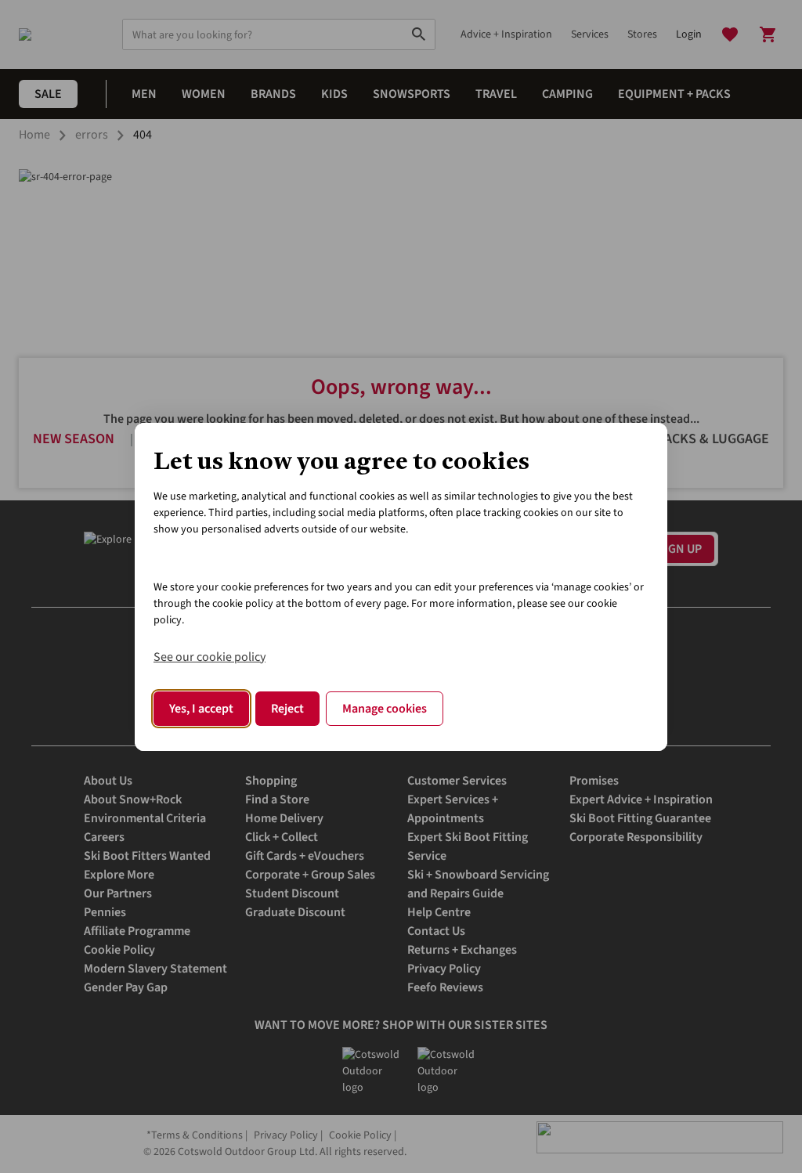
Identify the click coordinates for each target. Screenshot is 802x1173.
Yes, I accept (201, 708)
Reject (287, 708)
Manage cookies (384, 708)
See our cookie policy (210, 657)
